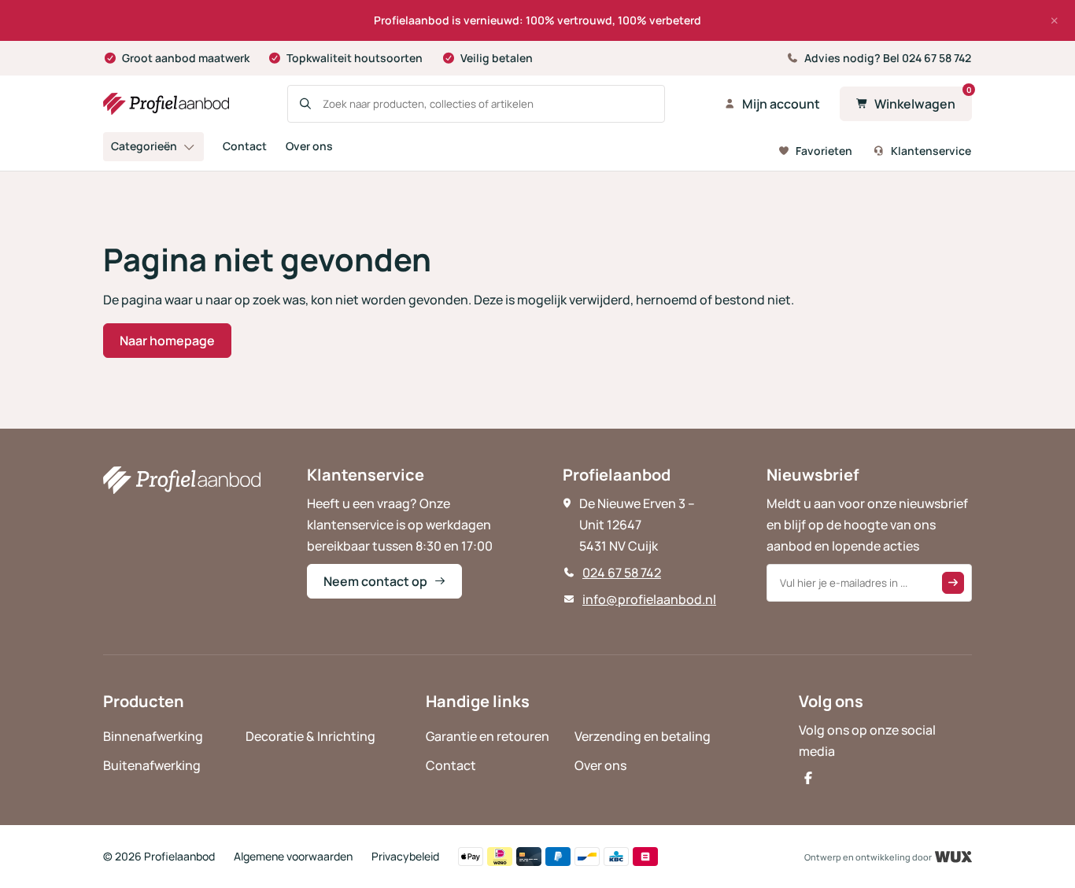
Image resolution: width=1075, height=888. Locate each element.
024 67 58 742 (621, 572)
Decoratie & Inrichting (310, 736)
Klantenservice (931, 150)
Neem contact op (375, 581)
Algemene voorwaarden (293, 856)
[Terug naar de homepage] (166, 104)
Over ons (309, 145)
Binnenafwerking (153, 736)
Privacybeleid (405, 856)
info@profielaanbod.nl (649, 599)
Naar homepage (167, 340)
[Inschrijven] (953, 583)
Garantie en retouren (487, 736)
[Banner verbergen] (1054, 20)
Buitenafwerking (152, 765)
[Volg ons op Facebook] (808, 777)
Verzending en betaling (642, 736)
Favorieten (824, 150)
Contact (245, 145)
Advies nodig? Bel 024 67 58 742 (887, 57)
